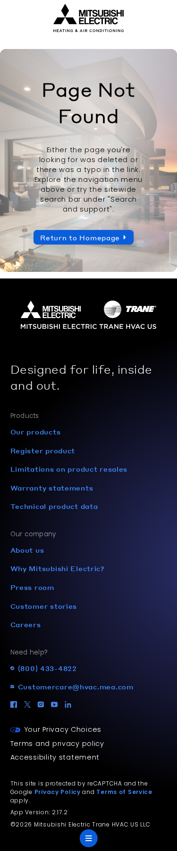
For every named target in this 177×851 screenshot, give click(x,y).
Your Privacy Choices (62, 729)
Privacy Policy (57, 792)
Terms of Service (124, 792)
